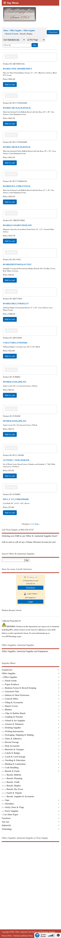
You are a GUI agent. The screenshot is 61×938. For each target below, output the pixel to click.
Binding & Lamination (15, 764)
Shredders (9, 804)
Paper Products (12, 684)
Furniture (6, 818)
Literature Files (12, 691)
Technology (7, 829)
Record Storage (12, 742)
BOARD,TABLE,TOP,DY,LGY (16, 303)
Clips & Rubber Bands (15, 713)
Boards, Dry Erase (15, 789)
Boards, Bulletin (14, 775)
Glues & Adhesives (13, 739)
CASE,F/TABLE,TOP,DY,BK (15, 343)
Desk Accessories (12, 746)
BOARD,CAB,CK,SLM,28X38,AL (17, 108)
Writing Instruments (14, 731)
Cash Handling (12, 767)
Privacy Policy (7, 936)
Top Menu (13, 2)
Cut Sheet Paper (10, 814)
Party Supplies (11, 811)
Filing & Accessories (14, 702)
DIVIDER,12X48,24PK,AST (14, 382)
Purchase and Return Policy (23, 936)
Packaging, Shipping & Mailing (19, 735)
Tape (7, 800)
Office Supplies (15, 31)
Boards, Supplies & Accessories (20, 796)
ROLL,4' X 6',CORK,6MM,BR (16, 499)
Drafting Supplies (13, 728)
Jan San (5, 822)
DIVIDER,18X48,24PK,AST (14, 421)
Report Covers (11, 706)
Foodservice (7, 670)
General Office (11, 699)
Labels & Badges (12, 753)
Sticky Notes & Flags (14, 807)
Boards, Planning (14, 778)
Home (6, 31)
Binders (8, 710)
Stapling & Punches (14, 717)
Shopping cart (32, 577)
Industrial (6, 825)
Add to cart (10, 84)
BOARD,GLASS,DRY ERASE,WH (17, 225)
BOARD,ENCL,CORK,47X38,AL (17, 186)
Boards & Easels (12, 34)
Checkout (30, 588)
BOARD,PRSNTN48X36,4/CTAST (17, 264)
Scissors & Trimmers (14, 724)
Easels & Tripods (14, 793)
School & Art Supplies (15, 720)
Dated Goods (11, 681)
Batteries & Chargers (14, 749)
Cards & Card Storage (15, 757)
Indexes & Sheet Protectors (17, 695)
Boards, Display (14, 786)
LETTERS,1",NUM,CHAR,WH (16, 460)
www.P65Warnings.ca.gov (11, 636)
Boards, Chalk (13, 782)
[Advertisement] (30, 879)
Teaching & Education (15, 760)
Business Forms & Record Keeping (20, 688)
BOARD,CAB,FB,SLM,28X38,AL (17, 147)
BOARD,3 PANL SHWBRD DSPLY (17, 69)
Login (30, 602)
